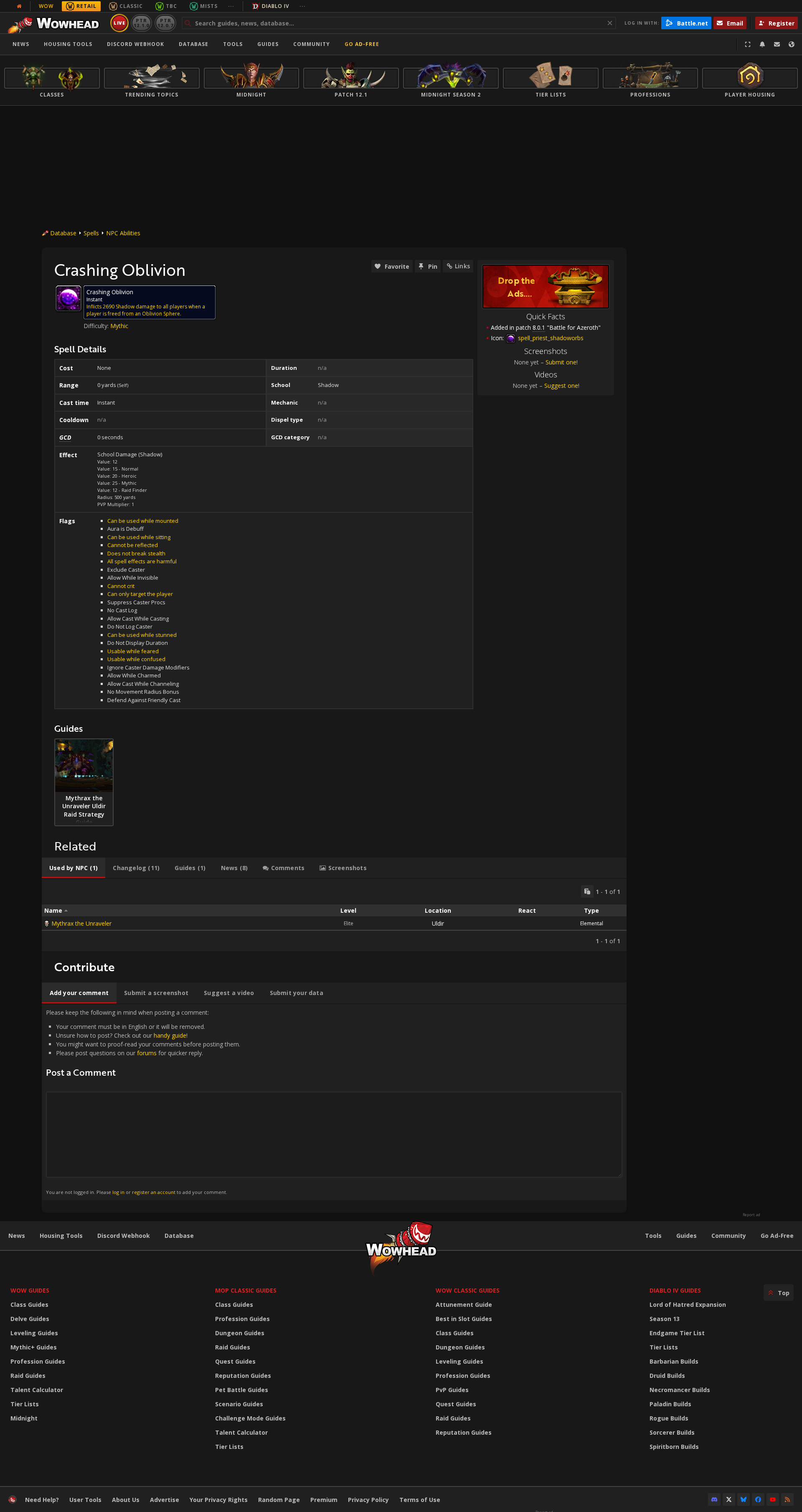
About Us (126, 1500)
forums (147, 1053)
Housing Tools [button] (68, 44)
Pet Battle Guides (241, 1390)
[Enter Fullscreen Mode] (747, 44)
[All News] (19, 6)
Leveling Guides (34, 1333)
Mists (209, 6)
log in (118, 1192)
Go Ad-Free (362, 44)
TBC (171, 6)
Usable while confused (136, 659)
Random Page (279, 1500)
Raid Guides (28, 1376)
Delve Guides (29, 1319)
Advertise (164, 1500)
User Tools (85, 1500)
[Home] (55, 23)
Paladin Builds (670, 1404)
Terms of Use (419, 1500)
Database (193, 44)
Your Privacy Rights (219, 1500)
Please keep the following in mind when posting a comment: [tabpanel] (143, 1101)
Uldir (438, 923)
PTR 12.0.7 (165, 22)
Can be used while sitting (138, 537)
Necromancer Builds (680, 1390)
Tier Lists (24, 1404)
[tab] (73, 868)
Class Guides (29, 1304)
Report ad (751, 1215)
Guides (268, 44)
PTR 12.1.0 (141, 22)
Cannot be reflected (132, 545)
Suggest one (561, 385)
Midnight (24, 1418)
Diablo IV (275, 6)
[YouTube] (772, 1499)
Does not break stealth (136, 553)
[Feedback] (777, 44)
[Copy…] (587, 891)
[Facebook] (758, 1499)
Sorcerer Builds (672, 1432)
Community (311, 44)
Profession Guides (37, 1361)
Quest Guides (235, 1361)
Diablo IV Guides (675, 1290)
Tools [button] (233, 44)
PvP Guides (452, 1390)
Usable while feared (133, 651)
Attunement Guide (464, 1304)
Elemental (591, 923)
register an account (153, 1192)
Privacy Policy (368, 1500)
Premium (324, 1500)
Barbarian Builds (674, 1361)
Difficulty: (97, 326)
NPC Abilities (123, 233)
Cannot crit (121, 586)
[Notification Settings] (762, 44)
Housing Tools (61, 1236)
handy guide (170, 1035)
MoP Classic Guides (246, 1290)
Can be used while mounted (142, 520)
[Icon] (68, 298)
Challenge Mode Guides (250, 1418)
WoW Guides (29, 1290)
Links (462, 266)
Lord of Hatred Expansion (688, 1304)
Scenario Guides (239, 1404)
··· (231, 6)
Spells (91, 233)
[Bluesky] (743, 1499)
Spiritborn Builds (674, 1447)
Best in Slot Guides (464, 1319)
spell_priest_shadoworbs (550, 338)
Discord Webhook (135, 44)
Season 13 (665, 1319)
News (21, 44)
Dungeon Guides (239, 1333)
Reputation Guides (243, 1376)
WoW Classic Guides (468, 1290)
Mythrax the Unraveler (81, 923)
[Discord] (714, 1499)
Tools (653, 1236)
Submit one (561, 362)
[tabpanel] (334, 915)
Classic (131, 6)
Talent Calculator (36, 1390)
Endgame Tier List (677, 1333)
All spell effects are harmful (142, 561)
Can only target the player (140, 594)
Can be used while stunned (142, 635)
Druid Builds (667, 1376)
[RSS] (787, 1499)
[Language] (791, 44)
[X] (729, 1499)
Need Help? (42, 1500)
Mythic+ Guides (33, 1347)
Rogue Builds (669, 1418)
